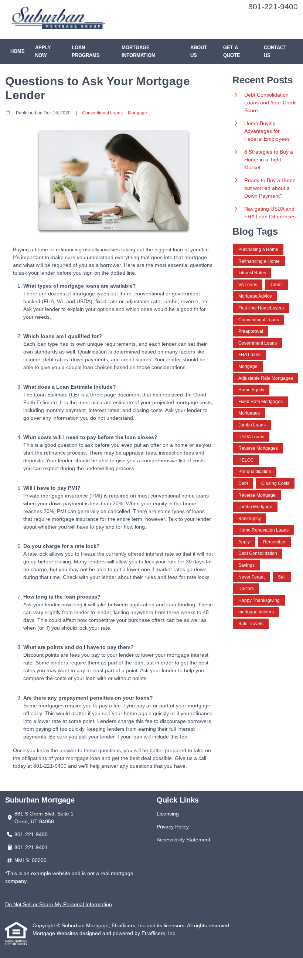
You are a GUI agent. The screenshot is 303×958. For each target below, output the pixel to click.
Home (17, 51)
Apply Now (43, 51)
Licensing (168, 814)
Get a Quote (231, 51)
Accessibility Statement (183, 840)
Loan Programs (86, 51)
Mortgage (137, 112)
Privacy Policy (173, 827)
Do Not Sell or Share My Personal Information (58, 904)
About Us (198, 51)
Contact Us (275, 51)
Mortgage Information (138, 51)
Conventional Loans (102, 112)
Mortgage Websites (56, 933)
